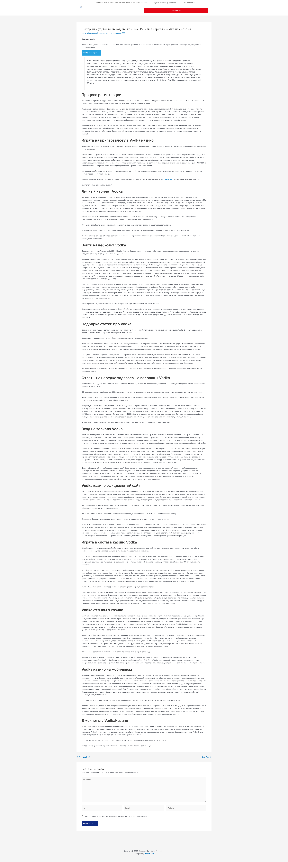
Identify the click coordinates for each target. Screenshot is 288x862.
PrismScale (149, 854)
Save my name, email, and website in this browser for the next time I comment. (116, 816)
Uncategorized (103, 33)
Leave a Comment (89, 33)
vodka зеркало (168, 179)
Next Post (206, 757)
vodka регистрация (91, 53)
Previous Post (83, 757)
